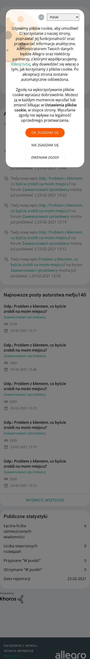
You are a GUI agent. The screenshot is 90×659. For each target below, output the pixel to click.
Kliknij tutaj (20, 64)
